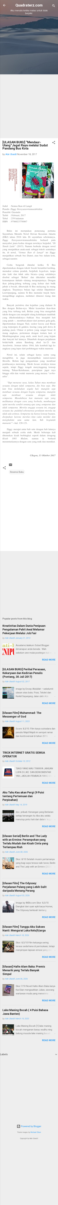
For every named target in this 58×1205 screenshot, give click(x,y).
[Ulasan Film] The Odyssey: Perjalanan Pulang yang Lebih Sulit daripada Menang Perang (24, 887)
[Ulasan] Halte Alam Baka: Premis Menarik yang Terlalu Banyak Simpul (23, 970)
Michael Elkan (35, 1132)
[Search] (54, 6)
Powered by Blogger (30, 1126)
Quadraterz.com (29, 5)
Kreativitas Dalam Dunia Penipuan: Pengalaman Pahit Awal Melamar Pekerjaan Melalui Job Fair (24, 629)
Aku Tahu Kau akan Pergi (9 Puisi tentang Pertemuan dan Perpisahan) (23, 796)
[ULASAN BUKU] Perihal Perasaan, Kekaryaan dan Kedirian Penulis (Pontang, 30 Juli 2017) (24, 673)
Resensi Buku (17, 472)
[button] (54, 143)
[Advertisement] (29, 46)
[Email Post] (10, 465)
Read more (49, 659)
